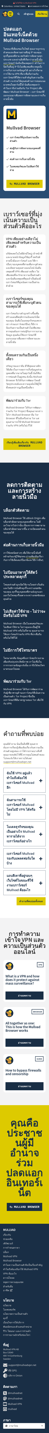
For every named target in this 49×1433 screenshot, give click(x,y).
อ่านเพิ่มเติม (32, 556)
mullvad (12, 1409)
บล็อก (6, 1252)
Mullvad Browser (12, 1260)
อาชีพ (6, 1290)
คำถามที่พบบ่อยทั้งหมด (31, 901)
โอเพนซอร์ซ (9, 1309)
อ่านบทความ (24, 995)
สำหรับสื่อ (8, 1286)
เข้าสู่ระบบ (28, 13)
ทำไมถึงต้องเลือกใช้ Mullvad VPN (20, 1269)
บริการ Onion (15, 1375)
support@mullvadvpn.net (17, 761)
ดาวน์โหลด (8, 1277)
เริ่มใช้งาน (42, 13)
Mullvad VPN (10, 1256)
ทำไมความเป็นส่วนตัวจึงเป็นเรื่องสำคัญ (22, 1264)
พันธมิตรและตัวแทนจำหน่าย (17, 1326)
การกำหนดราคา (11, 1247)
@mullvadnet (15, 1393)
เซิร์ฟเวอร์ (8, 1243)
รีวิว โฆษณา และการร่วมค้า (17, 1331)
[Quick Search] (18, 14)
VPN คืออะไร (9, 1273)
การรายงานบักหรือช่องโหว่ (16, 1334)
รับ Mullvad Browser (24, 183)
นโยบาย (7, 1305)
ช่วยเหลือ (8, 1239)
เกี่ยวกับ (7, 1234)
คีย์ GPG (12, 1370)
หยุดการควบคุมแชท (13, 1282)
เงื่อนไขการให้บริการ (13, 1322)
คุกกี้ (5, 1318)
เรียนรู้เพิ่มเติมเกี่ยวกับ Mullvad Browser (24, 444)
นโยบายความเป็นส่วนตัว (15, 1313)
